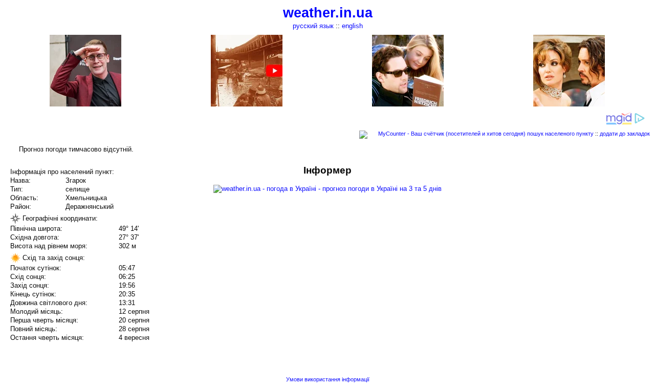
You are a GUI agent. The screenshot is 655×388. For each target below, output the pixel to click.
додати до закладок (625, 134)
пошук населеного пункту (560, 134)
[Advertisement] (552, 236)
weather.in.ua (328, 12)
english (352, 26)
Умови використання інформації (327, 379)
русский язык (313, 26)
